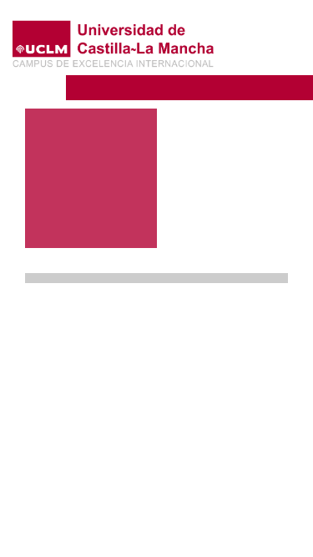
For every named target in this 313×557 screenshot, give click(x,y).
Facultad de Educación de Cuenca (179, 86)
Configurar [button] (188, 517)
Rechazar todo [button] (188, 489)
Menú (252, 62)
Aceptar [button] (187, 461)
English (269, 35)
